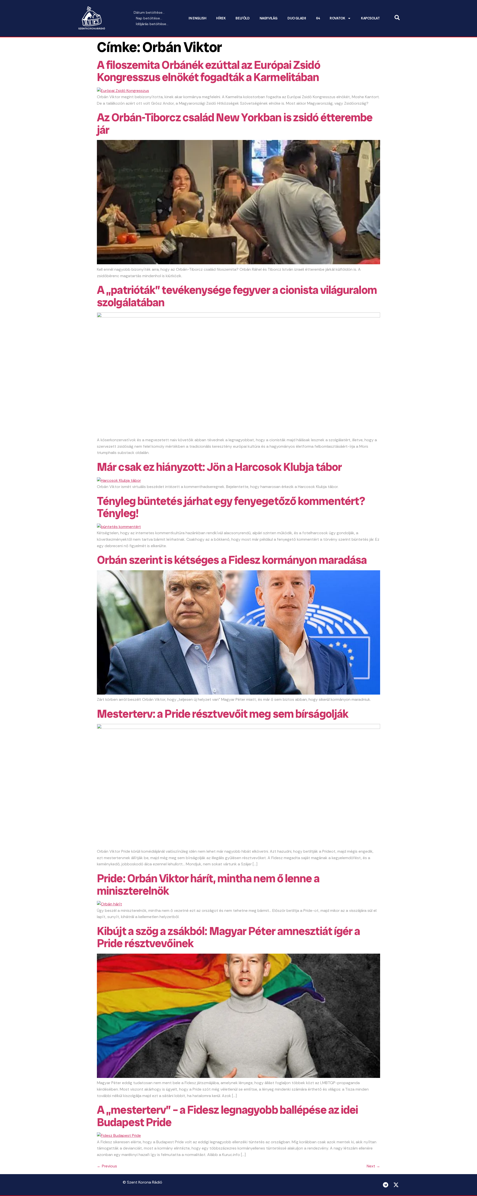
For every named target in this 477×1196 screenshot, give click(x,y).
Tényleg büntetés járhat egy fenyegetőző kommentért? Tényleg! (231, 507)
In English (197, 18)
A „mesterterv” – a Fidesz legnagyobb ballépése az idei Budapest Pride (227, 1116)
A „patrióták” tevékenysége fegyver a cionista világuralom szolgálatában (237, 296)
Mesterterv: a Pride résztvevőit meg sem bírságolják (222, 714)
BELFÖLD (242, 18)
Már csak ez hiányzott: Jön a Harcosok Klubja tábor (219, 467)
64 (318, 18)
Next (373, 1166)
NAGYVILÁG (269, 18)
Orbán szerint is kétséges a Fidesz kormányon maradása (232, 560)
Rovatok (337, 18)
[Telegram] (385, 1185)
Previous (107, 1166)
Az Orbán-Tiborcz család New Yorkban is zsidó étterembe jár (234, 123)
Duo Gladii (296, 18)
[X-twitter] (396, 1185)
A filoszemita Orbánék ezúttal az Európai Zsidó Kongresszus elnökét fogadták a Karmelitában (208, 71)
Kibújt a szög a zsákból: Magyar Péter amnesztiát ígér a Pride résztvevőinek (228, 937)
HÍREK (221, 18)
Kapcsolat (370, 18)
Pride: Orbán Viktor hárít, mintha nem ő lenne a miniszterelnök (208, 884)
